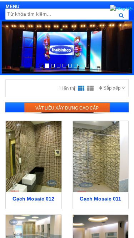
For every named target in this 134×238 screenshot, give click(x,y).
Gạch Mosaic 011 (100, 199)
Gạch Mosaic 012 (33, 199)
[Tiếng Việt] (121, 8)
